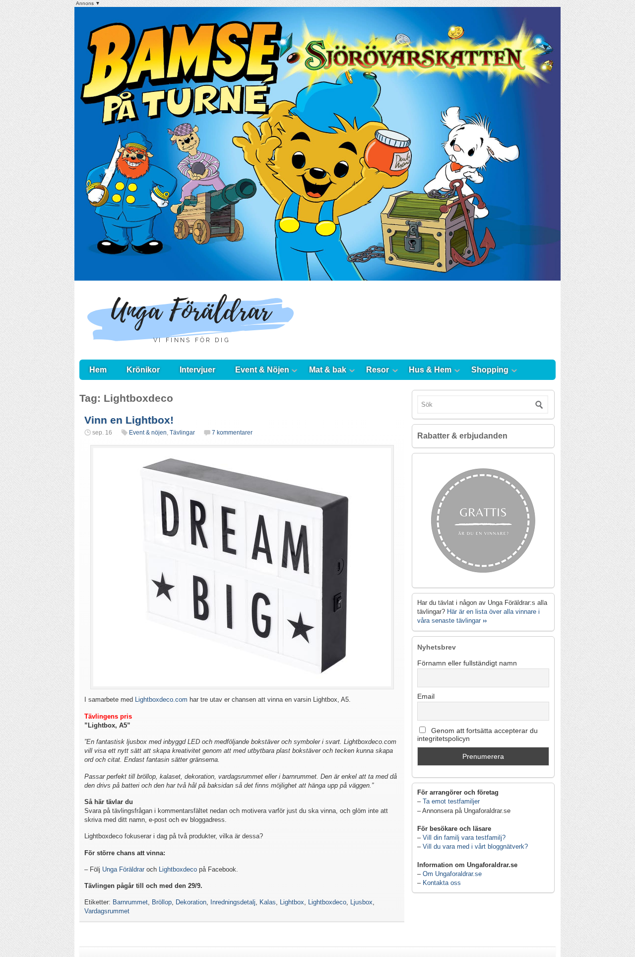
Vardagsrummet (106, 911)
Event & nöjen (148, 432)
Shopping (489, 370)
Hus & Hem (430, 370)
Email (426, 696)
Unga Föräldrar (123, 869)
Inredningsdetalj (232, 902)
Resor (377, 370)
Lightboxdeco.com (161, 699)
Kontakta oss (442, 882)
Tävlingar (182, 432)
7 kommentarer (232, 432)
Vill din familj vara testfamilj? (464, 837)
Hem (98, 370)
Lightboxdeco (178, 869)
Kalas (267, 902)
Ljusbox (361, 902)
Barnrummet (130, 902)
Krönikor (143, 370)
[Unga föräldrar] (190, 350)
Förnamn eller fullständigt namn (467, 663)
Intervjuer (197, 370)
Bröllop (162, 902)
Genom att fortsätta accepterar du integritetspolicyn (477, 734)
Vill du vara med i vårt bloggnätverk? (475, 846)
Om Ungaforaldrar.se (452, 874)
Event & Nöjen (262, 370)
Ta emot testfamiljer (451, 801)
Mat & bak (327, 370)
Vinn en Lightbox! (129, 420)
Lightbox (292, 902)
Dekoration (191, 902)
